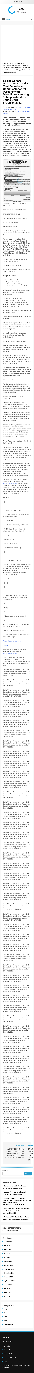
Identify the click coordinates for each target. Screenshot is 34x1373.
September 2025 (9, 1281)
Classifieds (7, 1313)
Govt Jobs (18, 107)
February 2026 (8, 1261)
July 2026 (7, 1245)
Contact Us (7, 1350)
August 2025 (8, 1285)
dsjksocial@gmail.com (10, 483)
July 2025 (7, 1289)
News (5, 1320)
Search (5, 1170)
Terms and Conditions (11, 1358)
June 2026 (7, 1249)
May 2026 (7, 1253)
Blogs (6, 1309)
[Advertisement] (17, 44)
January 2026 (8, 1265)
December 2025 (9, 1269)
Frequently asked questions (12, 641)
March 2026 (7, 1257)
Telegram (6, 645)
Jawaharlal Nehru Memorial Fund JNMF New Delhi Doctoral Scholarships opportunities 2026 (17, 1211)
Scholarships (8, 1324)
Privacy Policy (8, 1354)
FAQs (5, 1362)
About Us (7, 1346)
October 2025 (8, 1277)
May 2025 (7, 1296)
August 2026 (8, 1241)
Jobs (5, 1317)
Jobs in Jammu (19, 111)
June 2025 (7, 1292)
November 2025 (9, 1273)
